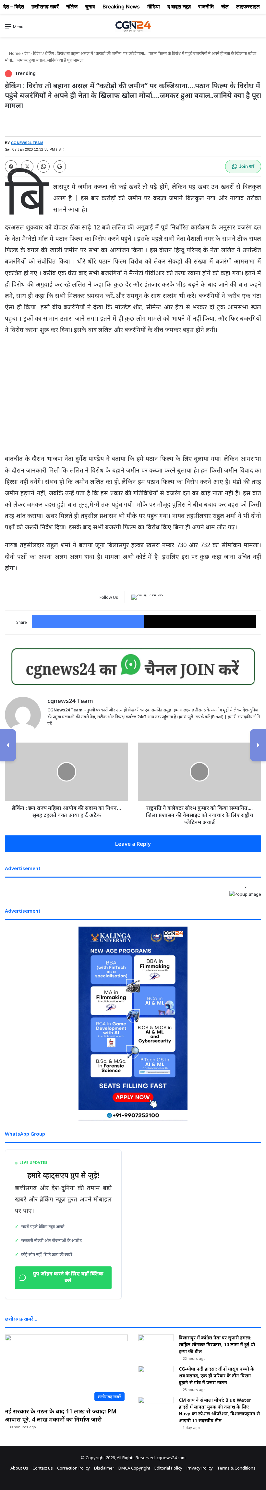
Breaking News (121, 6)
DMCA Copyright (134, 1468)
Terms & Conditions (236, 1468)
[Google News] (147, 597)
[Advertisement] (133, 388)
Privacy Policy (200, 1468)
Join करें (246, 166)
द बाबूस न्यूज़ (179, 6)
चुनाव (90, 6)
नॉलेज (72, 6)
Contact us (42, 1468)
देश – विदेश (13, 6)
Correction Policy (73, 1468)
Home (14, 53)
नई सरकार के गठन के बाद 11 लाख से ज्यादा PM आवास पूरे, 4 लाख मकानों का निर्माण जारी (60, 1415)
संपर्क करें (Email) (209, 717)
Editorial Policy (168, 1468)
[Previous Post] (8, 745)
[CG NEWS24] (133, 26)
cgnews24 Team (70, 701)
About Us (19, 1468)
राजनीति (206, 6)
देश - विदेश (33, 53)
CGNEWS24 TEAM (27, 143)
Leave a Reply (133, 843)
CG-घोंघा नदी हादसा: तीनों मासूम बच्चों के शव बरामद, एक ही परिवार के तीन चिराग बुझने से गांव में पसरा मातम (216, 1375)
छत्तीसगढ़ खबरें (45, 6)
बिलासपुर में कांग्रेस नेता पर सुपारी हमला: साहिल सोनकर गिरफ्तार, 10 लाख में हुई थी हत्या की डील (217, 1344)
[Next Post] (258, 745)
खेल (225, 6)
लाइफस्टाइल (248, 6)
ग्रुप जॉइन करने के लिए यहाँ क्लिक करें (68, 1278)
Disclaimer (104, 1468)
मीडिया (153, 6)
